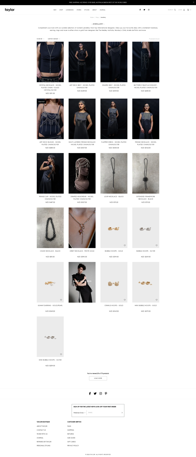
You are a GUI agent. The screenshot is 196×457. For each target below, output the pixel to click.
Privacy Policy (73, 445)
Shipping (70, 430)
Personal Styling (43, 445)
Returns (70, 434)
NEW (54, 10)
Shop (61, 10)
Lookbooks (70, 10)
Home (92, 17)
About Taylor (42, 426)
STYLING (86, 10)
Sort (50, 39)
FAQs (69, 426)
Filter (39, 39)
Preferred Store (79, 413)
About (94, 10)
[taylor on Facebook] (140, 10)
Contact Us (41, 430)
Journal (102, 10)
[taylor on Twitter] (144, 10)
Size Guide (71, 438)
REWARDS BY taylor (44, 442)
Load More (98, 378)
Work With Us (42, 434)
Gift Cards (71, 442)
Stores (79, 10)
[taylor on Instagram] (148, 10)
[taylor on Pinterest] (106, 393)
